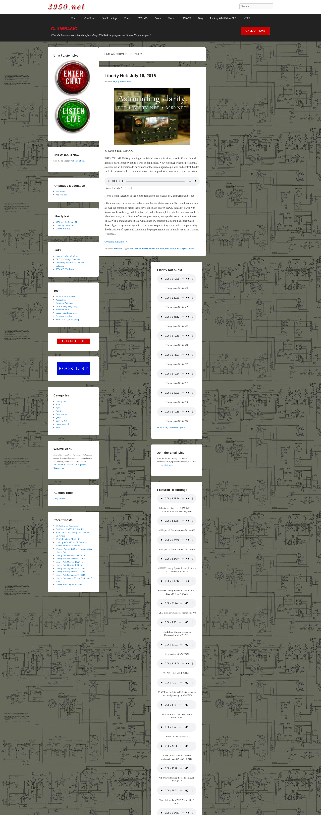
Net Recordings (109, 18)
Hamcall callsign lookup (67, 256)
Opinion (59, 411)
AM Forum (61, 191)
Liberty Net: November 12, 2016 (70, 558)
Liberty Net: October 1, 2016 (69, 564)
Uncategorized (62, 424)
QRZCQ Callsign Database (68, 259)
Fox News (160, 248)
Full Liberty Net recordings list (171, 427)
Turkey (191, 248)
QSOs (58, 417)
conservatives (135, 248)
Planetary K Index (64, 315)
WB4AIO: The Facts (65, 269)
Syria (184, 248)
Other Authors (62, 414)
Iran (167, 248)
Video (58, 427)
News (58, 407)
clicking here (78, 160)
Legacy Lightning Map (66, 312)
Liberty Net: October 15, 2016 (69, 561)
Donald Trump (148, 248)
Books (158, 18)
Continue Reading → (115, 241)
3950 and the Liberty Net (67, 222)
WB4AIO (142, 18)
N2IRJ (247, 18)
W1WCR (187, 18)
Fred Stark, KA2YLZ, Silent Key (70, 529)
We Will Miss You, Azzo (67, 525)
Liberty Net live (63, 228)
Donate (127, 18)
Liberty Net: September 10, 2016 (70, 574)
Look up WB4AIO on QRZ (223, 18)
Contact (171, 18)
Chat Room (89, 18)
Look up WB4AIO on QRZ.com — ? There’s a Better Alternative (72, 544)
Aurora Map (61, 299)
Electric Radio (62, 309)
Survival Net (61, 420)
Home (74, 18)
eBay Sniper (59, 498)
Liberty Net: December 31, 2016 (70, 555)
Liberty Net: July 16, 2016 (130, 75)
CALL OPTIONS (255, 30)
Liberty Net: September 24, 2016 (70, 568)
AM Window (61, 194)
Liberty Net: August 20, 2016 (69, 584)
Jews (172, 248)
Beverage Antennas (64, 302)
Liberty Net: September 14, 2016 (70, 571)
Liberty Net (117, 248)
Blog (200, 18)
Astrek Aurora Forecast (66, 296)
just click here (166, 464)
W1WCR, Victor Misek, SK (68, 538)
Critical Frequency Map (66, 306)
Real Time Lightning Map (67, 319)
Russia (178, 248)
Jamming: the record (65, 225)
